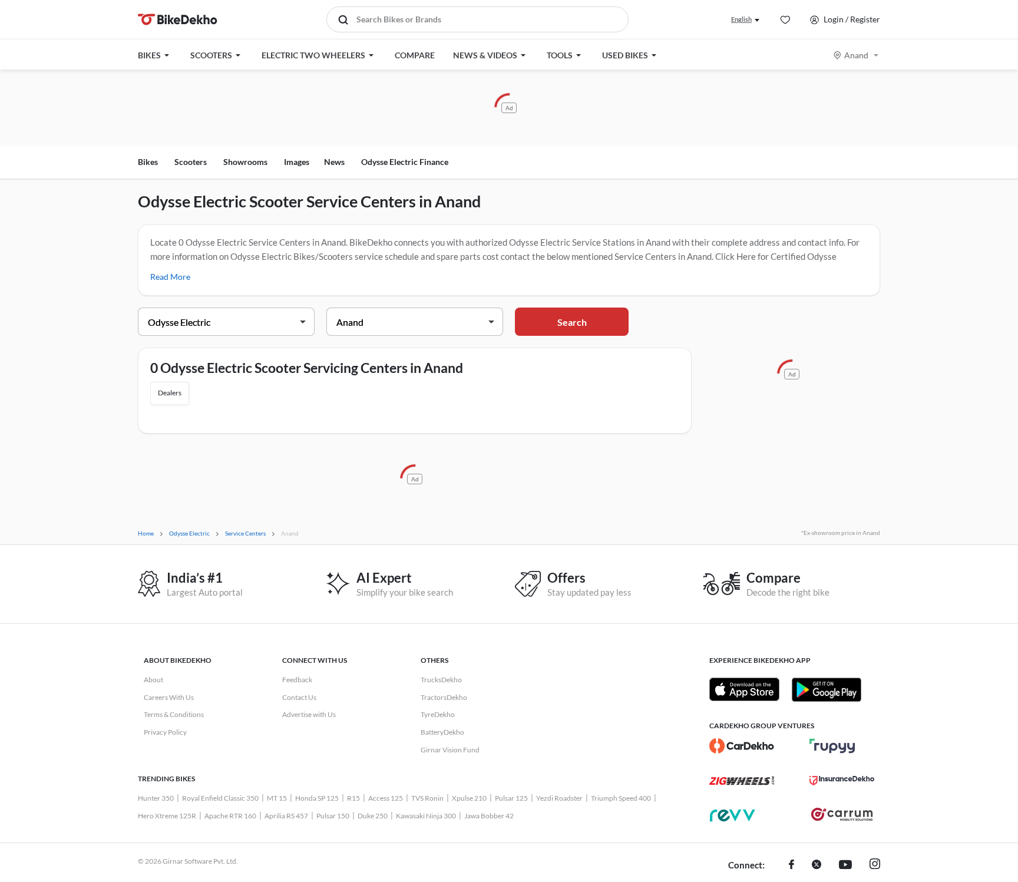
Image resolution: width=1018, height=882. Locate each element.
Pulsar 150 (332, 815)
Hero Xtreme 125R (167, 815)
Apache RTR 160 (230, 815)
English (741, 19)
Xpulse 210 (469, 798)
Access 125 (385, 798)
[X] (816, 865)
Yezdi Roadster (559, 798)
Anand (856, 55)
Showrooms (245, 162)
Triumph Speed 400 (621, 798)
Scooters (190, 162)
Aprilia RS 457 (286, 815)
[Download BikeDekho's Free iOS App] (744, 689)
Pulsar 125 (511, 798)
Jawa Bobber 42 (489, 815)
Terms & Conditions (174, 714)
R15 (353, 798)
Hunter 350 (156, 798)
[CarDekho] (741, 746)
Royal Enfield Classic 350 (220, 798)
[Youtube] (845, 865)
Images (296, 162)
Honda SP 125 (317, 798)
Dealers (169, 392)
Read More (170, 277)
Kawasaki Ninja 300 (426, 815)
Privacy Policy (165, 732)
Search (572, 322)
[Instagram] (875, 865)
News (334, 162)
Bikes (148, 162)
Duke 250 (373, 815)
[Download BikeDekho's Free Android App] (826, 689)
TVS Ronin (427, 798)
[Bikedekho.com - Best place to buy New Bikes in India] (177, 19)
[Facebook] (791, 865)
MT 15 (277, 798)
